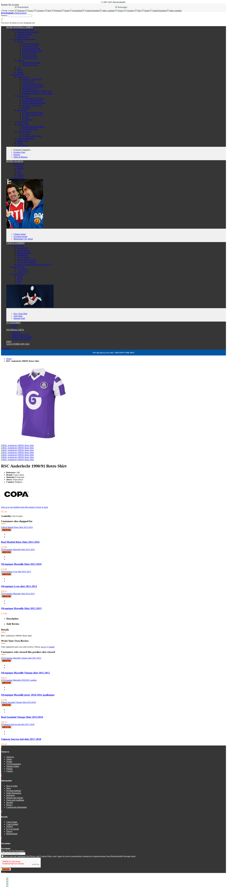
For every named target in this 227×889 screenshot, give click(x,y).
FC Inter (25, 117)
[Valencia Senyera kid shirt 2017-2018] (17, 724)
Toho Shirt (18, 316)
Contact (9, 771)
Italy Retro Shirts (29, 53)
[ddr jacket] (24, 227)
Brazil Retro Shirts (29, 65)
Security (9, 802)
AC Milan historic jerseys (32, 112)
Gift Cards (16, 332)
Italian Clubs (22, 110)
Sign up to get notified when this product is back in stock (24, 507)
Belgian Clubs (23, 141)
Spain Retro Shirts (29, 56)
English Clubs (23, 77)
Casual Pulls (22, 269)
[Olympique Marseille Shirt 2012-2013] (18, 594)
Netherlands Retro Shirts (32, 51)
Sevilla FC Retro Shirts (31, 105)
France (30, 10)
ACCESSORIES (13, 323)
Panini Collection (24, 253)
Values (9, 759)
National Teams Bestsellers (28, 32)
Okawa (9, 831)
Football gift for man (20, 334)
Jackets (20, 279)
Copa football (22, 248)
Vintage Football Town (26, 260)
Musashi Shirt (19, 318)
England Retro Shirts (30, 44)
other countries (108, 10)
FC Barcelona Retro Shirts (33, 98)
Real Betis (26, 108)
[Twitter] (2, 872)
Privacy (9, 805)
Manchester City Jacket (23, 239)
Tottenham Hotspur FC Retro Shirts (37, 91)
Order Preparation (13, 793)
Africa (19, 70)
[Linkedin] (4, 872)
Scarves (15, 325)
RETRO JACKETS (14, 161)
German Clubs (23, 124)
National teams (18, 164)
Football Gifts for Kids (21, 339)
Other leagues (22, 145)
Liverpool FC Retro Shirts (33, 86)
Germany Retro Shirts (31, 48)
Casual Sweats (23, 271)
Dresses (17, 154)
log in (43, 647)
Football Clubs (18, 74)
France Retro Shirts (30, 46)
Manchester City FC (30, 89)
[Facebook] (1, 872)
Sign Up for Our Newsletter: (13, 851)
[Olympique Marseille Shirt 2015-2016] (18, 549)
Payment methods (13, 791)
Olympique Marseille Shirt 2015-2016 (21, 564)
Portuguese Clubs (24, 131)
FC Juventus (27, 119)
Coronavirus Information (16, 807)
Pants (19, 281)
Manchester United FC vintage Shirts (37, 93)
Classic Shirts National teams (24, 39)
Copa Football (12, 824)
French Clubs (22, 122)
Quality (9, 761)
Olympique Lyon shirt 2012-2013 (19, 586)
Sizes (8, 788)
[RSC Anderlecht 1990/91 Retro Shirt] (17, 445)
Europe (20, 41)
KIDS (8, 341)
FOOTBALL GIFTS (15, 330)
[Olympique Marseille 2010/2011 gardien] (19, 680)
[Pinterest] (5, 872)
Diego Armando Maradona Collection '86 (34, 264)
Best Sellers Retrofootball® (23, 30)
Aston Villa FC (28, 82)
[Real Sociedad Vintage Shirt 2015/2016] (18, 702)
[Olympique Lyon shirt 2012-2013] (16, 571)
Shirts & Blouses (20, 157)
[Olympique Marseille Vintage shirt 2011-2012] (21, 658)
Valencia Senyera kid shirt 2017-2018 (21, 739)
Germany (40, 10)
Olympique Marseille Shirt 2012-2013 (21, 608)
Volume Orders (12, 766)
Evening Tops (19, 152)
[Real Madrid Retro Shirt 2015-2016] (17, 527)
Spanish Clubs (23, 96)
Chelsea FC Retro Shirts (32, 84)
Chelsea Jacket (20, 234)
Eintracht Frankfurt (30, 129)
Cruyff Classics (23, 250)
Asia (19, 67)
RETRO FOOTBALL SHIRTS (19, 27)
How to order (11, 786)
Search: (4, 15)
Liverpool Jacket (20, 236)
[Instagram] (3, 872)
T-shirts (20, 276)
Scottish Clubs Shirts (25, 138)
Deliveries (10, 795)
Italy (49, 10)
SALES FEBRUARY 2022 (17, 344)
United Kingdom (92, 10)
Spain (67, 10)
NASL (19, 143)
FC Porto (26, 134)
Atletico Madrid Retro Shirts (34, 103)
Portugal (58, 10)
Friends (9, 769)
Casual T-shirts (18, 245)
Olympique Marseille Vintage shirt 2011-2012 (25, 672)
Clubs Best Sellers (24, 34)
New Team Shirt (20, 313)
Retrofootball (22, 255)
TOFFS (9, 827)
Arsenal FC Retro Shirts (32, 79)
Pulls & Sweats (18, 267)
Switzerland (77, 10)
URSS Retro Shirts (30, 58)
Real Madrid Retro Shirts (32, 100)
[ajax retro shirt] (30, 307)
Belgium (21, 10)
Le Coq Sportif (23, 257)
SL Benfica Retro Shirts (32, 136)
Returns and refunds (14, 798)
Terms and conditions (15, 800)
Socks (14, 327)
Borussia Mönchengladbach (33, 126)
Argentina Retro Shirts (31, 63)
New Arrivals (22, 37)
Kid (18, 283)
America (20, 60)
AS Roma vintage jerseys (32, 115)
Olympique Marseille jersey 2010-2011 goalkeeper (28, 694)
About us (10, 757)
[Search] (2, 18)
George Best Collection (26, 262)
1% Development (13, 764)
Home (8, 359)
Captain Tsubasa (18, 274)
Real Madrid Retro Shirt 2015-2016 (20, 542)
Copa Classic (11, 822)
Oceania (20, 72)
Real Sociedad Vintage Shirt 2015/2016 (22, 717)
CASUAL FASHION (15, 243)
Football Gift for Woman (22, 337)
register (51, 647)
